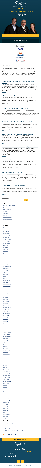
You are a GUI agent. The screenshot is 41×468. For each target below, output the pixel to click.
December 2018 (6, 375)
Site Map (11, 466)
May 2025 (5, 227)
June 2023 (5, 272)
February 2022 (6, 303)
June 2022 (5, 295)
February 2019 (6, 371)
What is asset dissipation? (9, 95)
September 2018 (6, 381)
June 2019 (5, 363)
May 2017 (5, 408)
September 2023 (6, 266)
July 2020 (5, 340)
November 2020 (6, 332)
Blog (4, 207)
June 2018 (5, 387)
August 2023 (5, 268)
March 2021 (5, 324)
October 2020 (6, 334)
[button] (20, 36)
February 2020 (6, 350)
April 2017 (5, 410)
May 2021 (5, 321)
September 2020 (6, 336)
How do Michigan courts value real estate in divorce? (14, 430)
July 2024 (5, 247)
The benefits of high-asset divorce (12, 172)
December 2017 (6, 394)
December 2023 (6, 260)
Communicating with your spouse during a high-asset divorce (20, 147)
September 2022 (6, 289)
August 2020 (5, 338)
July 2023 (5, 270)
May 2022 (5, 297)
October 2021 (5, 311)
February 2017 (6, 414)
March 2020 (5, 348)
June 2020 (5, 342)
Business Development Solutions (25, 466)
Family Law (5, 215)
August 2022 (5, 291)
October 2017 (6, 398)
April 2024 (5, 253)
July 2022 (5, 293)
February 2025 (6, 233)
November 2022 (6, 286)
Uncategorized (6, 222)
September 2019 (6, 359)
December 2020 (6, 330)
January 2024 (5, 258)
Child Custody (6, 209)
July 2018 (5, 385)
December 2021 (6, 307)
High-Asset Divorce (30, 68)
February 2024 (6, 256)
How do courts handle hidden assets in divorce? (13, 428)
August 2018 (5, 383)
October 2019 (6, 357)
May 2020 (5, 344)
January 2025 (5, 235)
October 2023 (6, 264)
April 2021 (5, 322)
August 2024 (5, 245)
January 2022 (5, 305)
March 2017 (5, 412)
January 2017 (5, 416)
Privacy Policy (16, 466)
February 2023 (6, 280)
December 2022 (6, 284)
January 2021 (5, 328)
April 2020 (5, 346)
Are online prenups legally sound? (10, 423)
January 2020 (5, 352)
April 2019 (5, 367)
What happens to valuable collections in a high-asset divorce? (20, 67)
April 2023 (5, 276)
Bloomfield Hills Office (11, 456)
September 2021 (6, 313)
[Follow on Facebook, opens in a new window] (18, 461)
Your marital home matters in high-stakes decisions (17, 121)
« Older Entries (5, 198)
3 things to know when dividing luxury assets (15, 108)
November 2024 (6, 239)
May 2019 (5, 365)
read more (4, 77)
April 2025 (5, 229)
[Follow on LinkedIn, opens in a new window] (22, 461)
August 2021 (5, 315)
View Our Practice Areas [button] (21, 40)
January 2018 (5, 392)
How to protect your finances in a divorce (14, 185)
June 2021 (5, 319)
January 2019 (5, 373)
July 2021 (5, 317)
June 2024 (5, 249)
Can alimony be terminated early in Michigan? (12, 424)
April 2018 (5, 391)
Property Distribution (7, 219)
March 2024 (5, 255)
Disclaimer (7, 466)
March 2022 (5, 301)
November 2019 (6, 356)
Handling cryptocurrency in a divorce (13, 159)
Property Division (6, 221)
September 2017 (6, 400)
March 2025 (5, 231)
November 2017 (6, 396)
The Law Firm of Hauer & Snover (13, 68)
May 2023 (5, 274)
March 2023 (5, 278)
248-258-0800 (20, 9)
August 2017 (5, 402)
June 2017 (5, 406)
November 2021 (6, 309)
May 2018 (5, 389)
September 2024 (6, 243)
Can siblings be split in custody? (10, 426)
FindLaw (34, 466)
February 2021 (6, 326)
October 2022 (6, 288)
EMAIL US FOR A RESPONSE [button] (20, 439)
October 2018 (6, 379)
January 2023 (5, 282)
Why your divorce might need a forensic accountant (17, 134)
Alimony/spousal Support (8, 205)
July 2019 (5, 361)
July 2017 (5, 404)
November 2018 (6, 377)
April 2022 (5, 299)
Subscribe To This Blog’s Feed (10, 434)
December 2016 (6, 418)
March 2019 (5, 369)
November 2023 (6, 262)
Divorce (4, 211)
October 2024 (6, 241)
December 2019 (6, 354)
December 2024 (6, 237)
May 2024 (5, 251)
